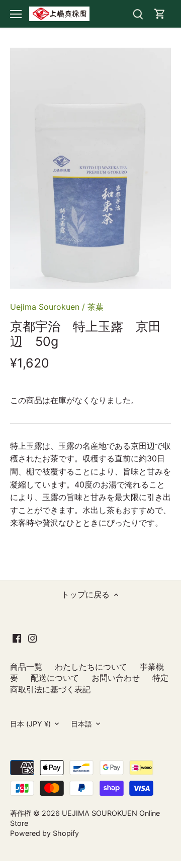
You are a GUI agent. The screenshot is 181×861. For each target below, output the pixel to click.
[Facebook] (17, 637)
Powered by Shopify (44, 833)
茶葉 (95, 307)
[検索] (138, 14)
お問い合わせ (116, 678)
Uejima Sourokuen (44, 307)
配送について (55, 678)
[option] (90, 168)
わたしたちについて (91, 667)
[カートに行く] (160, 14)
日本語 (81, 723)
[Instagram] (32, 637)
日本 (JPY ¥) (30, 723)
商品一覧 (26, 667)
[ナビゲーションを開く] (16, 14)
